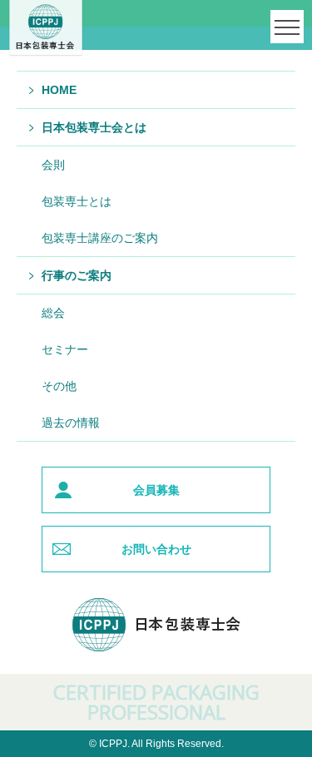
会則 (53, 164)
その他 (59, 386)
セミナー (65, 349)
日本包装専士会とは (94, 127)
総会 (53, 312)
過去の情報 (71, 422)
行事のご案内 (76, 275)
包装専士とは (76, 201)
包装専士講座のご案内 (100, 238)
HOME (59, 89)
